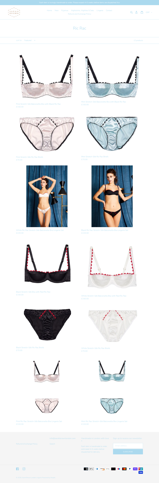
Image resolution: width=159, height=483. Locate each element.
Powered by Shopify (48, 478)
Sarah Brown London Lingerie (32, 478)
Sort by (19, 40)
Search (52, 444)
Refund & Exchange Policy (26, 444)
